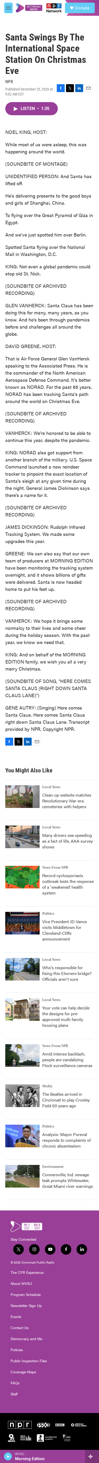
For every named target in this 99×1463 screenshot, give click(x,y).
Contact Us (20, 1328)
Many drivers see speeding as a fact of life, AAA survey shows (67, 841)
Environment (53, 1167)
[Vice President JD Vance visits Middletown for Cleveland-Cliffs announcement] (22, 923)
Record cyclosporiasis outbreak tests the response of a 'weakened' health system (68, 884)
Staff (14, 1394)
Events (16, 1317)
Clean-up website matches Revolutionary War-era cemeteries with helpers (66, 801)
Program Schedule (26, 1295)
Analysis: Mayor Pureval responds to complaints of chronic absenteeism (66, 1140)
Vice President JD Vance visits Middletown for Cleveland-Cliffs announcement (64, 930)
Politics (48, 914)
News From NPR (55, 868)
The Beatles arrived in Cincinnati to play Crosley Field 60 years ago (66, 1100)
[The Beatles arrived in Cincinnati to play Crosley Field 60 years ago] (22, 1095)
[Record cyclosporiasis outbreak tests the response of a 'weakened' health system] (22, 877)
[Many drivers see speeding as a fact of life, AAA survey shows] (22, 837)
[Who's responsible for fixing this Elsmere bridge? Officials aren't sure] (22, 969)
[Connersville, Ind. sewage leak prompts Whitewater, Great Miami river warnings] (22, 1176)
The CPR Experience (27, 1272)
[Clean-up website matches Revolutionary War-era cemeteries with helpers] (22, 796)
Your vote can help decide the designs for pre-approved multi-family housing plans (65, 1016)
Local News (51, 787)
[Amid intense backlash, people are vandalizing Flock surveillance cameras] (22, 1055)
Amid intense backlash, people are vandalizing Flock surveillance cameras (67, 1059)
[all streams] (92, 1456)
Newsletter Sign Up (26, 1306)
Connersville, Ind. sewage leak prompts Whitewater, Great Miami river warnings (67, 1180)
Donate (82, 8)
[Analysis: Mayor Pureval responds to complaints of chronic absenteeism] (22, 1136)
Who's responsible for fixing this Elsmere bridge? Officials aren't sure (67, 973)
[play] (8, 1456)
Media (47, 1086)
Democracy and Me (26, 1339)
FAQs (15, 1383)
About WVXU (21, 1283)
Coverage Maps (23, 1372)
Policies (17, 1350)
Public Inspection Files (29, 1361)
